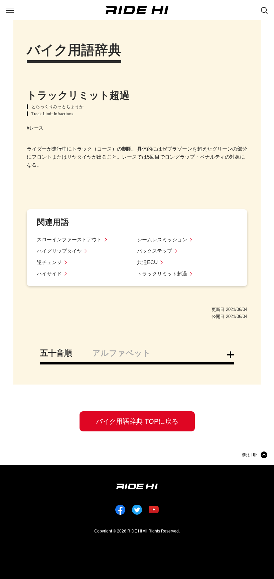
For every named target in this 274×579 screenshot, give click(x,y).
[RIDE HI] (137, 10)
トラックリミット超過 (162, 273)
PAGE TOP (249, 455)
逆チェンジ (49, 262)
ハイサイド (49, 273)
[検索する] (264, 9)
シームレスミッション (162, 239)
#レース (35, 128)
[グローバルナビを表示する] (9, 9)
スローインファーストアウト (69, 239)
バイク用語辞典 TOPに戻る (137, 421)
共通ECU (147, 262)
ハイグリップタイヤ (59, 251)
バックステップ (154, 251)
